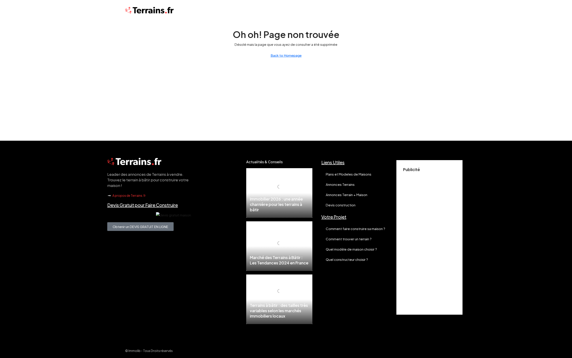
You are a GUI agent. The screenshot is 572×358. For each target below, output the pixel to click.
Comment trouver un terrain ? (349, 239)
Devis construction (340, 205)
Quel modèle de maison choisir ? (351, 249)
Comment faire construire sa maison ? (355, 228)
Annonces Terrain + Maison (346, 195)
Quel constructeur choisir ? (347, 259)
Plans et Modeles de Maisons (348, 174)
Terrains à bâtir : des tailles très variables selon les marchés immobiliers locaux (279, 310)
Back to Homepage (286, 55)
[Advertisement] (429, 241)
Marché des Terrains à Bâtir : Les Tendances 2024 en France (279, 260)
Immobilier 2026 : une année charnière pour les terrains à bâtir (276, 204)
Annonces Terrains (340, 184)
